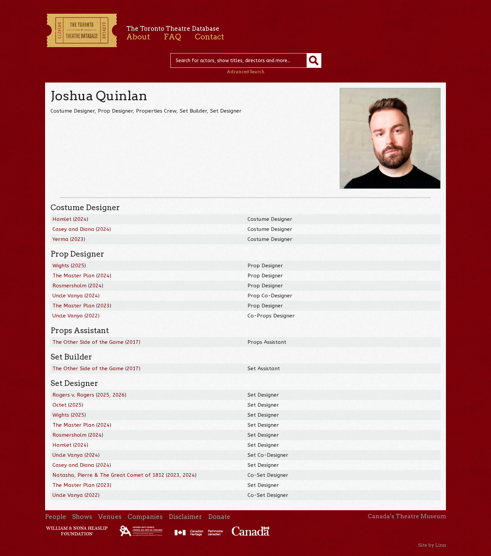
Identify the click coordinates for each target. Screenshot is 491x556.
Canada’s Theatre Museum (407, 516)
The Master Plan (73, 276)
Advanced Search (246, 71)
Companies (145, 517)
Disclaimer (185, 517)
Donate (219, 517)
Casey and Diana (73, 229)
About (138, 36)
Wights (60, 266)
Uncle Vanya (67, 296)
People (55, 517)
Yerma (60, 239)
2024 (80, 219)
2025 (78, 266)
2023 (77, 239)
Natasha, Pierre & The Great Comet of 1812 (108, 475)
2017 (133, 342)
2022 (92, 316)
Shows (82, 517)
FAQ (172, 36)
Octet (59, 405)
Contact (209, 36)
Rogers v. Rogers (73, 395)
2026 (119, 395)
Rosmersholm (69, 286)
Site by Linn (432, 545)
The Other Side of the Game (88, 342)
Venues (110, 517)
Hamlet (61, 219)
